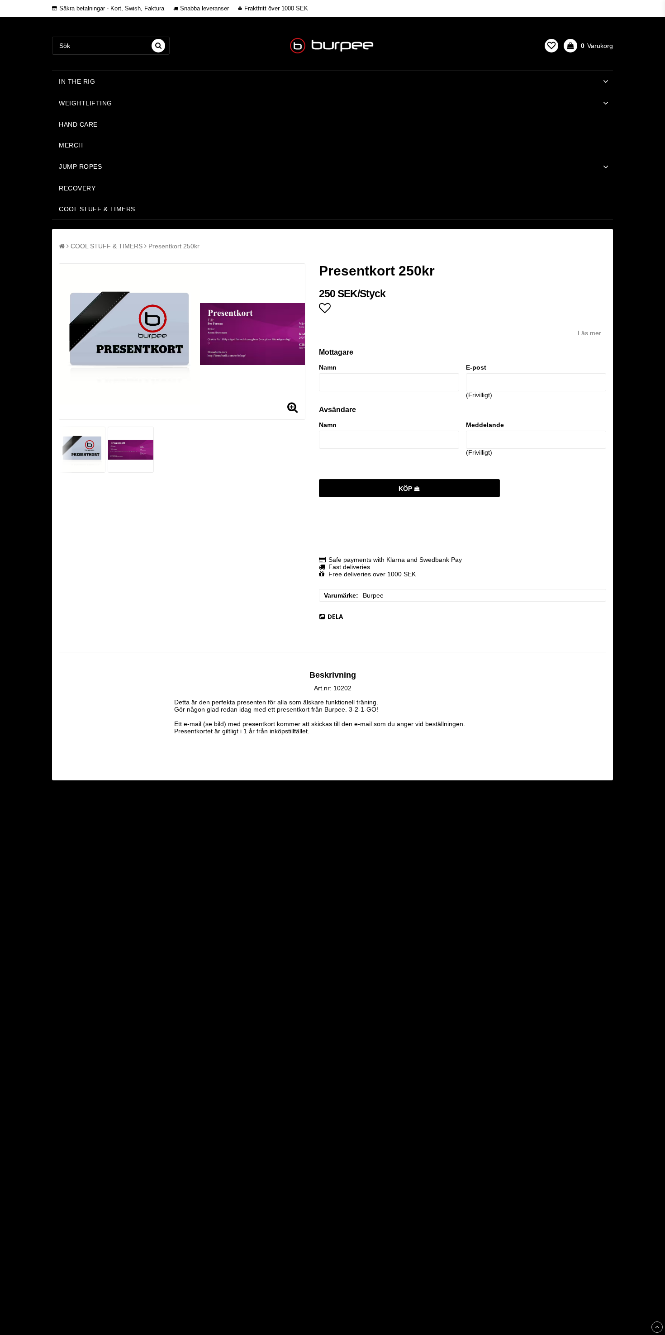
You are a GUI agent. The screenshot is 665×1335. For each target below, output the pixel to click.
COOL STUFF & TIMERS (97, 209)
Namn (328, 367)
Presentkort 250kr (174, 246)
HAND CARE (78, 124)
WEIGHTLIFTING (85, 103)
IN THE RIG (77, 81)
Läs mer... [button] (592, 333)
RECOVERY (77, 188)
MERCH (71, 145)
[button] (551, 45)
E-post (476, 367)
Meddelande (485, 424)
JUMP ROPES (80, 166)
